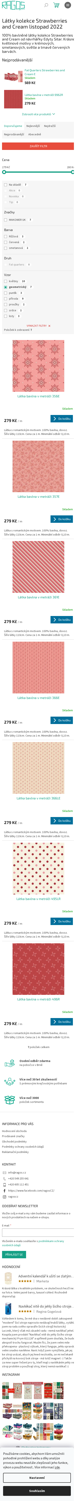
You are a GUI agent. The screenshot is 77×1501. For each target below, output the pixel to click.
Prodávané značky (13, 1136)
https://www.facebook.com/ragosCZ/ (31, 1191)
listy (14, 316)
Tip (13, 202)
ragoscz (13, 1197)
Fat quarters (19, 265)
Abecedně (34, 134)
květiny (17, 281)
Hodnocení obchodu (14, 1131)
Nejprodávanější (14, 134)
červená (16, 242)
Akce (14, 190)
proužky (16, 304)
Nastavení (37, 1478)
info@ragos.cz (17, 1173)
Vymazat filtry (37, 326)
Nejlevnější (33, 126)
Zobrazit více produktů (36, 114)
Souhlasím (37, 1491)
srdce (15, 310)
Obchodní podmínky (14, 1142)
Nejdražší (50, 126)
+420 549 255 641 (18, 1179)
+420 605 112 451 (18, 1185)
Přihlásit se (14, 1254)
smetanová (18, 248)
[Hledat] (46, 5)
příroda (16, 299)
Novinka (16, 196)
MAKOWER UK (20, 220)
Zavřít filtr (38, 146)
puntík (15, 293)
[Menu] (68, 5)
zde (57, 1467)
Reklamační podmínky (15, 1152)
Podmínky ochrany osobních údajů (23, 1147)
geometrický (20, 287)
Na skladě (17, 185)
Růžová (16, 236)
